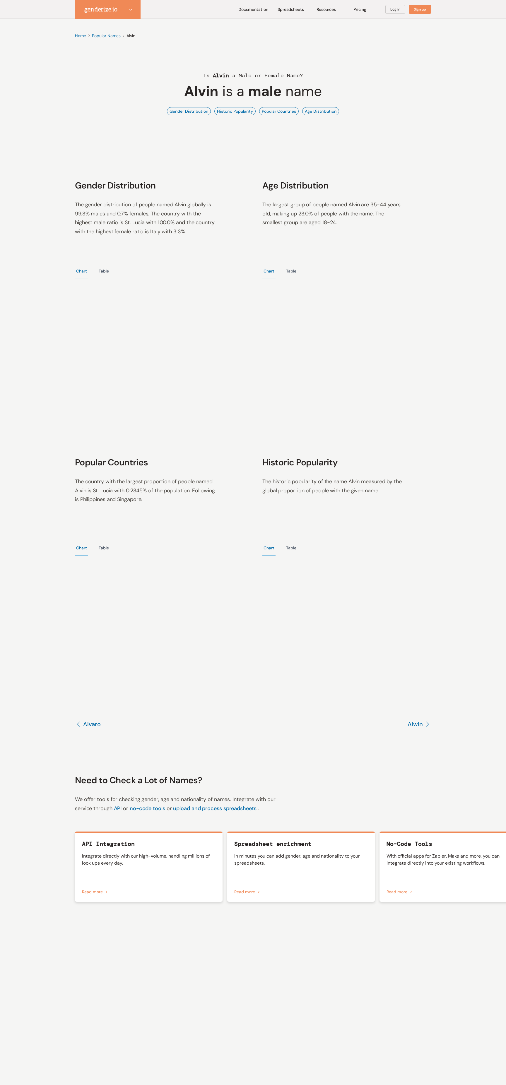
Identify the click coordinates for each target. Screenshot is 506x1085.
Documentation (253, 9)
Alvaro (92, 724)
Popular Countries (279, 111)
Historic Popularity (235, 111)
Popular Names (106, 35)
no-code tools (148, 808)
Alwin (415, 724)
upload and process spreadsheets (215, 808)
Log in (395, 9)
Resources (326, 9)
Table (104, 271)
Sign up (420, 9)
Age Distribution (320, 111)
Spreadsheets (291, 9)
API (118, 808)
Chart (81, 271)
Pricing (360, 9)
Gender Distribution (189, 111)
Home (80, 35)
